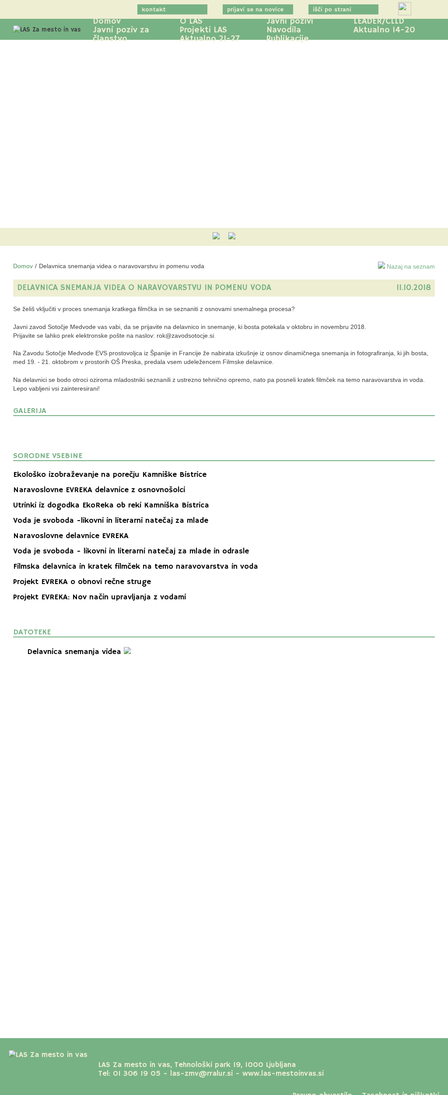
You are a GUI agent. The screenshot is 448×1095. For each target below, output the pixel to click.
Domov (107, 21)
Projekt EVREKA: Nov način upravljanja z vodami (99, 597)
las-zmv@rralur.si (201, 1073)
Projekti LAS (203, 30)
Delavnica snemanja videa (75, 651)
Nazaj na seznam (410, 266)
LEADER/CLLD (379, 21)
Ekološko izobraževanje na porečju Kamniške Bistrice (109, 474)
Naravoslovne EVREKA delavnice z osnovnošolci (99, 490)
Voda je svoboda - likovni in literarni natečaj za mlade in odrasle (131, 551)
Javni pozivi (289, 21)
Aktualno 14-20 (384, 30)
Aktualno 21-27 (210, 39)
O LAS (191, 21)
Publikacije (287, 39)
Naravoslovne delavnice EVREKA (71, 536)
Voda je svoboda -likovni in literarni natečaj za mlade (110, 520)
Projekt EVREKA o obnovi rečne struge (82, 582)
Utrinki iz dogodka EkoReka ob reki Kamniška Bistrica (111, 505)
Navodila (283, 30)
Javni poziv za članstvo (121, 34)
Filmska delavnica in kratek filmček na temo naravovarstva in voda (135, 566)
